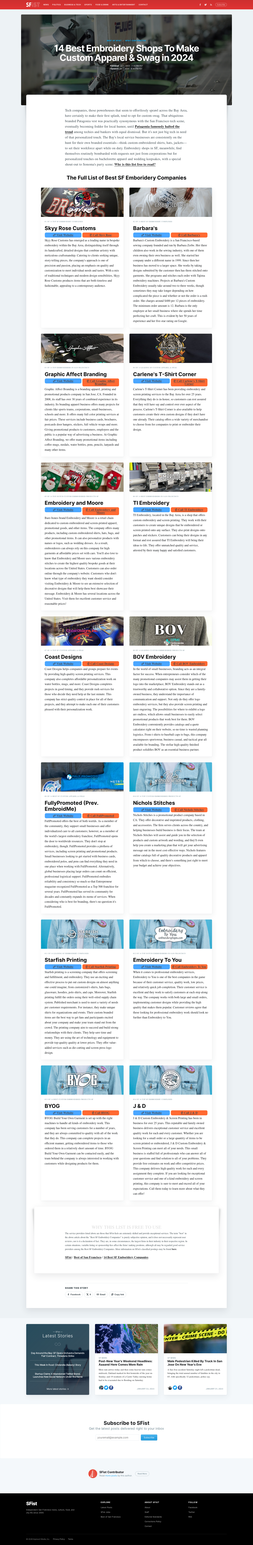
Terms (70, 1539)
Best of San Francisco (87, 1257)
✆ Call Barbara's (189, 235)
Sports (88, 5)
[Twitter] (205, 4)
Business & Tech (72, 5)
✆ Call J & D (189, 1113)
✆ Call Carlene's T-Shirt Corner (189, 382)
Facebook (192, 1507)
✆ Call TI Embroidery (189, 510)
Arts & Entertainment (123, 5)
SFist (68, 1257)
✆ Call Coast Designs (100, 663)
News (46, 5)
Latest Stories (57, 1335)
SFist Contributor (135, 41)
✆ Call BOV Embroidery (189, 663)
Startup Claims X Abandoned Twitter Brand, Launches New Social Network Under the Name (58, 1375)
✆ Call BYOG (101, 1113)
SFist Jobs (105, 1512)
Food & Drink (102, 5)
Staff (147, 1512)
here (174, 1249)
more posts (111, 1475)
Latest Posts (106, 1507)
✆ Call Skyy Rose (101, 235)
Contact (143, 5)
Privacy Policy (59, 1539)
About (147, 1507)
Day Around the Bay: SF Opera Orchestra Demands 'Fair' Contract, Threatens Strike (57, 1354)
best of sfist (114, 41)
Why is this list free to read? (135, 164)
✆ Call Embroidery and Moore (101, 511)
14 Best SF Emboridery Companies (126, 1257)
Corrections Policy (153, 1521)
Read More (142, 1474)
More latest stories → (58, 1389)
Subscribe (221, 5)
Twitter (191, 1512)
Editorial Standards (153, 1517)
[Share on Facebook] (111, 1387)
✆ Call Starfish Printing (101, 967)
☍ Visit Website (63, 235)
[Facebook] (200, 4)
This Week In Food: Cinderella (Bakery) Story (58, 1364)
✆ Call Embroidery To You (189, 967)
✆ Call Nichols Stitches (189, 810)
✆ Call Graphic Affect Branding (101, 382)
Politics (56, 5)
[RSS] (211, 4)
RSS (190, 1517)
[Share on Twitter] (106, 1387)
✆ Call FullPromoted (100, 816)
